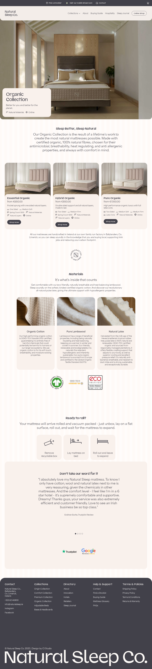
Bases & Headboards (43, 609)
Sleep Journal (123, 13)
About (85, 13)
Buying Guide (97, 13)
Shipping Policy (129, 588)
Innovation (68, 592)
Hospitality (110, 13)
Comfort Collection (43, 592)
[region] (79, 504)
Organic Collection (42, 601)
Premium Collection (43, 597)
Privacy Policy (129, 592)
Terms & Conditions (131, 597)
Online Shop (139, 13)
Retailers (67, 601)
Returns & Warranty (131, 601)
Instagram (9, 608)
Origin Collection (42, 588)
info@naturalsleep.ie (14, 604)
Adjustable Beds (41, 605)
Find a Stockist (99, 592)
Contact (96, 588)
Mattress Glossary (101, 601)
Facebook (9, 612)
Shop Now (14, 222)
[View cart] (148, 3)
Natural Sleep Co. (11, 13)
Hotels (66, 597)
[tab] (75, 533)
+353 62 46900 (12, 600)
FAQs (95, 605)
